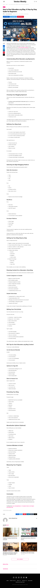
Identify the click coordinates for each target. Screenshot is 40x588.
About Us (19, 580)
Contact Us (24, 580)
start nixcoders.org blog (23, 47)
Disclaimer (30, 580)
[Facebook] (4, 46)
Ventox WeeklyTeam (13, 518)
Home (7, 580)
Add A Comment (20, 559)
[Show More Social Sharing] (25, 17)
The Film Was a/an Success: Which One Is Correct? (28, 538)
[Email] (4, 55)
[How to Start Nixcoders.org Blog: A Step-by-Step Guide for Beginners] (20, 30)
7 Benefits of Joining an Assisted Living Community (10, 538)
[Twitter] (4, 48)
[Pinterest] (4, 52)
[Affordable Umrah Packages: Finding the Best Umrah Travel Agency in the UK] (11, 546)
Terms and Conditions (20, 582)
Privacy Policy (13, 580)
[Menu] (4, 1)
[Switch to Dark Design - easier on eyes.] (34, 1)
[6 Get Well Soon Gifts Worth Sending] (29, 546)
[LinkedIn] (4, 50)
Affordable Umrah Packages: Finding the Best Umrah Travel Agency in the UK (10, 553)
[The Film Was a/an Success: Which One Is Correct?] (29, 532)
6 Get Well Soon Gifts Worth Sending (27, 552)
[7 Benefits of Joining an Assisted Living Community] (11, 532)
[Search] (36, 1)
